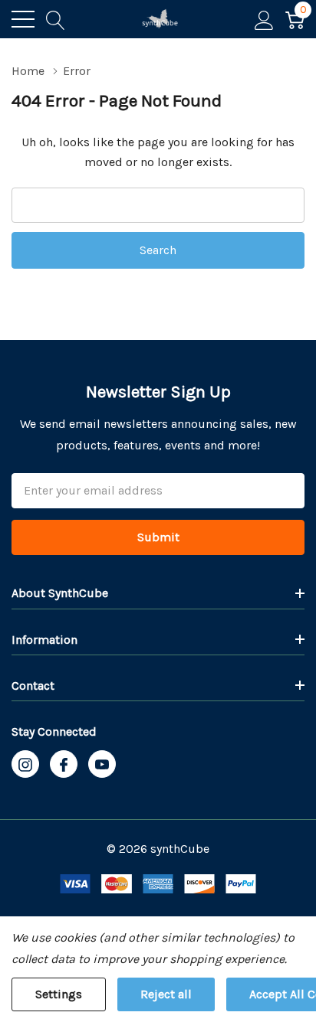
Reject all (166, 994)
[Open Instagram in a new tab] (25, 765)
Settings (58, 994)
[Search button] (55, 19)
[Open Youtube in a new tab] (102, 765)
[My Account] (264, 19)
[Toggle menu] (23, 19)
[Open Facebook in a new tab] (64, 765)
